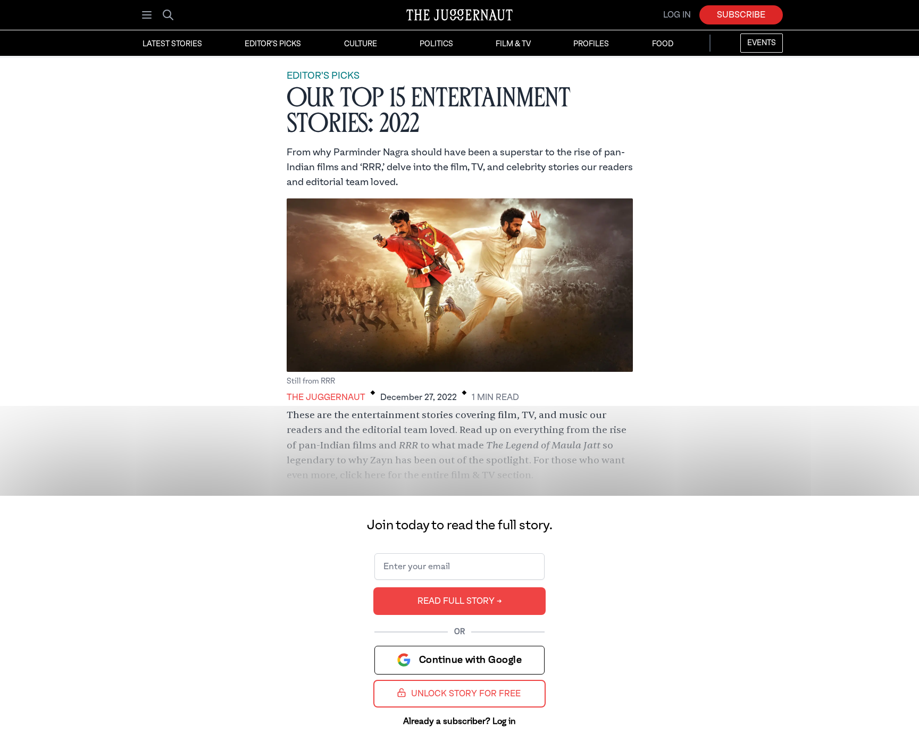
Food (662, 44)
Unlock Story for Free (466, 693)
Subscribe (741, 15)
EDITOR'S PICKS (323, 75)
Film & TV (513, 44)
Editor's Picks (273, 44)
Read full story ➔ (459, 601)
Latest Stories (172, 44)
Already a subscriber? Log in (459, 721)
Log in (677, 15)
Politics (436, 44)
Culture (360, 44)
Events (761, 43)
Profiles (591, 44)
